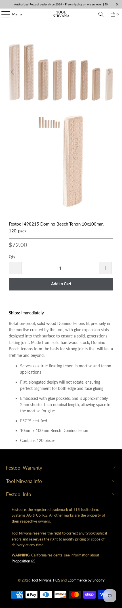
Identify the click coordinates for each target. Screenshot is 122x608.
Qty (12, 256)
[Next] (108, 72)
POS (56, 580)
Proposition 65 (23, 561)
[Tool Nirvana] (61, 14)
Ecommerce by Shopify (86, 580)
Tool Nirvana (41, 580)
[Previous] (13, 72)
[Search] (101, 14)
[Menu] (3, 14)
